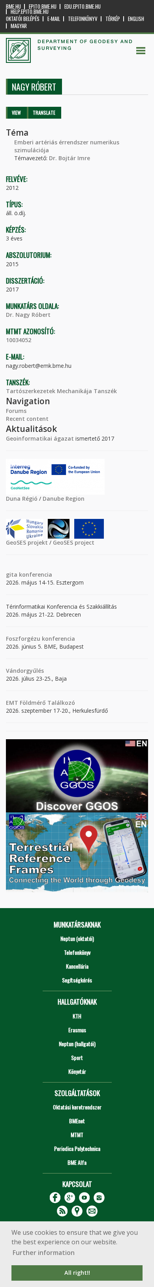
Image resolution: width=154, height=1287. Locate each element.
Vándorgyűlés (25, 670)
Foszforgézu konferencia (40, 638)
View (16, 112)
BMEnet (77, 1121)
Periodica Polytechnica (77, 1148)
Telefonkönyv (83, 18)
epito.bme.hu (42, 6)
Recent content (27, 418)
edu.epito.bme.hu (82, 6)
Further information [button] (44, 1252)
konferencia (34, 574)
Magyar (19, 25)
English (136, 18)
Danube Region (64, 498)
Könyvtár (77, 1071)
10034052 (18, 340)
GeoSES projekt (27, 542)
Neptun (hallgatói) (77, 1043)
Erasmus (77, 1030)
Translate (44, 112)
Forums (16, 410)
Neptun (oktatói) (77, 938)
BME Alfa (77, 1162)
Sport (77, 1057)
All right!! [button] (77, 1272)
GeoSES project (73, 542)
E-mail (53, 18)
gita (11, 574)
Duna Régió (22, 498)
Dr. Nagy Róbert (28, 314)
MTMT (77, 1134)
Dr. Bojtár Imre (69, 158)
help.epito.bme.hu (30, 11)
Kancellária (77, 966)
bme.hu (13, 6)
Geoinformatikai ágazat (40, 438)
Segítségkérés (77, 980)
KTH (77, 1016)
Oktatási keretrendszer (77, 1107)
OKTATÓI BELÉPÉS (22, 18)
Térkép (112, 18)
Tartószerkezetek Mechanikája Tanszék (61, 391)
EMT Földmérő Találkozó (40, 702)
